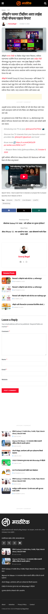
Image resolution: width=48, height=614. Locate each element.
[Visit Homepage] (23, 3)
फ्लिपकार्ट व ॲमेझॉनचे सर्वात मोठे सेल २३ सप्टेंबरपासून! (27, 278)
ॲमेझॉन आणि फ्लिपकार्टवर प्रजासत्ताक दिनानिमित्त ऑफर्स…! (28, 304)
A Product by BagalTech (21, 609)
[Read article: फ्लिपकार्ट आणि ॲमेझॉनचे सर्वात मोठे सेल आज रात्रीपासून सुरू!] (6, 298)
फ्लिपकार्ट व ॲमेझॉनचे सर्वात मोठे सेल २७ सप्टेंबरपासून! (27, 287)
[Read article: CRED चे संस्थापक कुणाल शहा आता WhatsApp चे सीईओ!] (6, 462)
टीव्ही (8, 10)
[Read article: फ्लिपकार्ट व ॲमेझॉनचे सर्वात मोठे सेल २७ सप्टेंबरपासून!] (6, 289)
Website (4, 379)
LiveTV (35, 200)
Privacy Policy (22, 604)
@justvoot (27, 137)
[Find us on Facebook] (4, 543)
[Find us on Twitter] (9, 543)
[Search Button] (45, 3)
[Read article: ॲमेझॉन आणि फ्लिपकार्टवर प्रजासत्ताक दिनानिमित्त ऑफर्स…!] (6, 306)
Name (4, 359)
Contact (32, 604)
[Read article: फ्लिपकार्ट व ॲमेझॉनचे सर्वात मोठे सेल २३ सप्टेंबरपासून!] (6, 280)
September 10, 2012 (19, 493)
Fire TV (17, 200)
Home (3, 10)
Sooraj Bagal (12, 24)
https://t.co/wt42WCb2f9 (25, 142)
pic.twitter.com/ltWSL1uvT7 (14, 145)
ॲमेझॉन (4, 78)
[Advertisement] (24, 96)
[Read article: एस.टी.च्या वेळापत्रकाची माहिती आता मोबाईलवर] (6, 472)
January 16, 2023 (18, 307)
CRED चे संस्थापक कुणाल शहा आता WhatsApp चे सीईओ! (28, 460)
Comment (6, 331)
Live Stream (27, 200)
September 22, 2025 (19, 281)
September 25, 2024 (19, 290)
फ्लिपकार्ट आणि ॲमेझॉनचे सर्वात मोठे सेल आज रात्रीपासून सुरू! (29, 296)
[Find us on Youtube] (20, 543)
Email (4, 369)
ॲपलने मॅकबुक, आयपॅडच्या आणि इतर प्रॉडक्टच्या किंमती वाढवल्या (19, 582)
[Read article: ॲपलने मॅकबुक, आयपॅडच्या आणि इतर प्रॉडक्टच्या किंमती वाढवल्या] (6, 453)
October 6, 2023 (18, 298)
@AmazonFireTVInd (33, 129)
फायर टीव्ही (10, 56)
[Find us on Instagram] (14, 543)
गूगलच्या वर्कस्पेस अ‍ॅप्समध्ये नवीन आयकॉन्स (13, 590)
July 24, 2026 (17, 484)
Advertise (12, 604)
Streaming (6, 203)
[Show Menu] (3, 3)
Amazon (9, 200)
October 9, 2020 (24, 24)
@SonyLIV (18, 137)
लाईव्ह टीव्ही (38, 59)
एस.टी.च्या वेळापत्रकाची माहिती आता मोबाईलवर (25, 470)
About (3, 604)
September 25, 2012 (19, 473)
